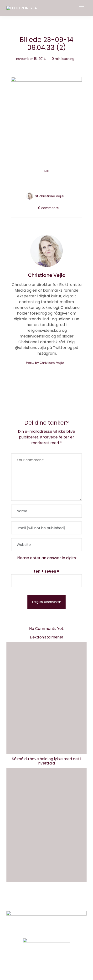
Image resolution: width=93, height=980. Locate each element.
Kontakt (28, 900)
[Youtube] (54, 964)
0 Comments (48, 208)
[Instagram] (38, 964)
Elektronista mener (46, 637)
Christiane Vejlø (51, 196)
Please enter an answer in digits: (47, 558)
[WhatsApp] (56, 182)
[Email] (46, 182)
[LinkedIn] (65, 182)
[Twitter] (37, 182)
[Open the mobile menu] (81, 8)
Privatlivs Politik (57, 900)
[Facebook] (28, 182)
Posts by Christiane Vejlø (45, 362)
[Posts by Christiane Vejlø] (29, 196)
